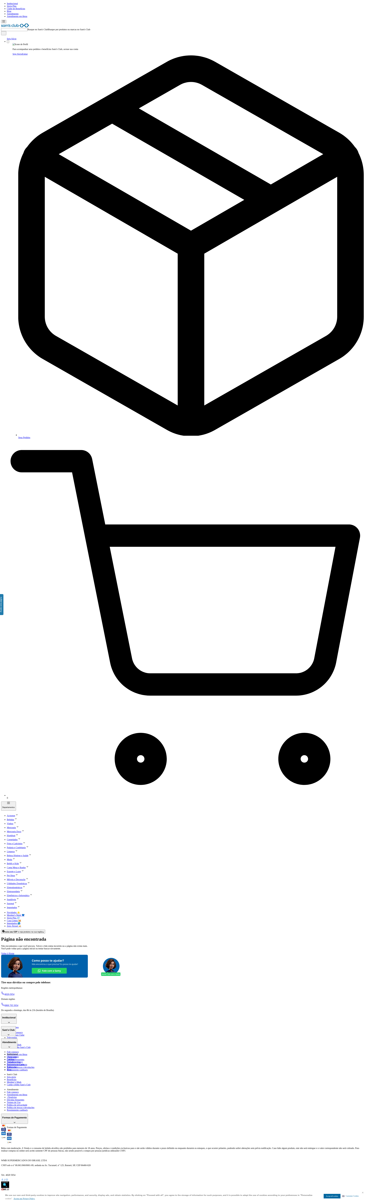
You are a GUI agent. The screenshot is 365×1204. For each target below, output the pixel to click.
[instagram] (7, 1180)
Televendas (12, 1037)
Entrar (25, 54)
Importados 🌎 (13, 923)
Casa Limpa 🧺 (14, 920)
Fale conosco (13, 1052)
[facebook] (2, 1180)
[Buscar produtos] (3, 33)
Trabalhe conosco (15, 1062)
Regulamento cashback (17, 1070)
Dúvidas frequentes (15, 1059)
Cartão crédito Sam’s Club (19, 1047)
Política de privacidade (17, 1105)
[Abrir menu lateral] (3, 21)
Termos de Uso (14, 1102)
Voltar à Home (7, 953)
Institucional (12, 3)
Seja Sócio (11, 39)
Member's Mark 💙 (16, 915)
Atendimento (13, 14)
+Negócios (12, 1097)
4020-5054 (9, 994)
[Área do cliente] (8, 41)
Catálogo (11, 1059)
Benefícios (11, 1079)
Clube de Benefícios (16, 8)
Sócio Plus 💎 (13, 918)
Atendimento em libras (17, 16)
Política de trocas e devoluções (20, 1067)
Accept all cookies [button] (332, 1196)
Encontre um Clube (15, 1064)
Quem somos (13, 1056)
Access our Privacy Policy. (24, 1199)
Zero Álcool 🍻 (14, 926)
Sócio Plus (11, 6)
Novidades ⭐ (13, 912)
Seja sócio (11, 1077)
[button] (350, 1196)
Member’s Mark (14, 1082)
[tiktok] (4, 1180)
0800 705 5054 (11, 1005)
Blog (9, 11)
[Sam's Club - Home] (15, 27)
